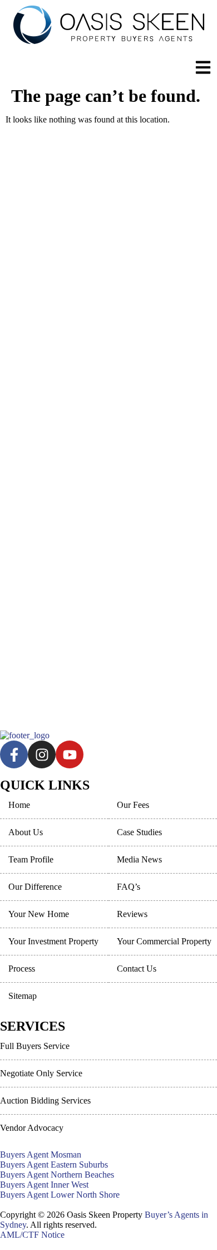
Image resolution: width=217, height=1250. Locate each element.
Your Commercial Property (164, 941)
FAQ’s (128, 886)
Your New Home (38, 914)
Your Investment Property (53, 941)
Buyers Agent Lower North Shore (60, 1194)
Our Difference (35, 886)
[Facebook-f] (14, 754)
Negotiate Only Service (41, 1073)
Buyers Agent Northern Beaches (57, 1174)
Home (19, 805)
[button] (195, 68)
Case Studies (139, 832)
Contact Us (136, 968)
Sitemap (22, 996)
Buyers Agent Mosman (40, 1154)
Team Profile (30, 859)
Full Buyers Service (35, 1046)
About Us (25, 832)
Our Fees (133, 805)
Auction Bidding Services (45, 1100)
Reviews (132, 914)
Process (21, 968)
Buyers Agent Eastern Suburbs (54, 1164)
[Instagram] (42, 754)
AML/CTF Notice (32, 1234)
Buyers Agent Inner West (44, 1184)
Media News (139, 859)
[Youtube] (69, 754)
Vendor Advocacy (31, 1128)
